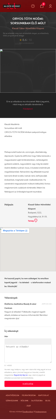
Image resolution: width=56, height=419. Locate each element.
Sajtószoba (37, 400)
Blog (47, 400)
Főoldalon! (28, 109)
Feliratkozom (29, 395)
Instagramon (41, 411)
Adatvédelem (12, 395)
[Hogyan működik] (33, 6)
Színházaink (12, 400)
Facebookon (27, 411)
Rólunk (24, 400)
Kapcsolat (43, 395)
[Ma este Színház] (12, 6)
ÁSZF (29, 405)
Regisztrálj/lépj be (21, 375)
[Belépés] (51, 6)
